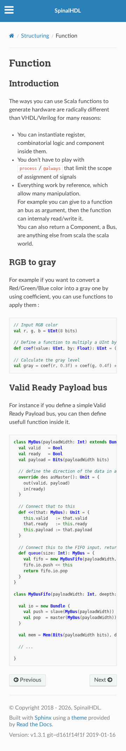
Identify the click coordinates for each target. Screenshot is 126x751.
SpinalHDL (68, 11)
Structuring (35, 36)
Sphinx (43, 718)
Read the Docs (34, 724)
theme (79, 718)
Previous (30, 680)
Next (100, 680)
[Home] (11, 36)
